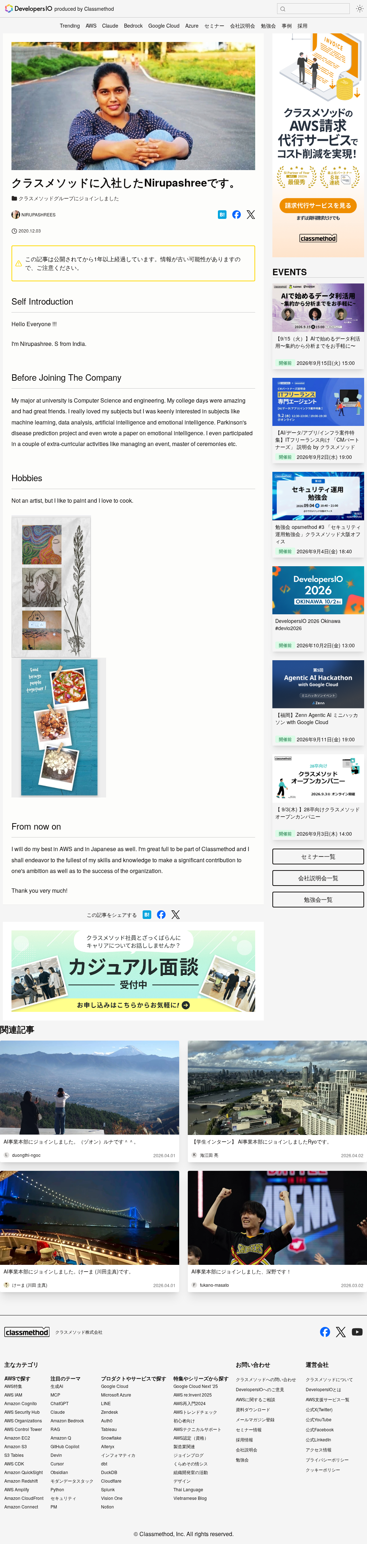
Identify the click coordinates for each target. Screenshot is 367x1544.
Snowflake (111, 1438)
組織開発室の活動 (190, 1472)
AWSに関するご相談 (255, 1399)
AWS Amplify (16, 1489)
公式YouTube (319, 1419)
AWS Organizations (23, 1420)
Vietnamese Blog (190, 1498)
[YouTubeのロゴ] (357, 1332)
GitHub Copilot (65, 1446)
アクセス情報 (319, 1449)
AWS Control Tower (23, 1429)
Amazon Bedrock (67, 1420)
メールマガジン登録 (255, 1419)
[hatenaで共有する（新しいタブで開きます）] (222, 214)
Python (57, 1489)
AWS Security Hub (22, 1412)
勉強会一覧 (318, 899)
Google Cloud (164, 25)
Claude (110, 25)
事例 (287, 25)
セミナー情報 (249, 1429)
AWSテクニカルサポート (197, 1429)
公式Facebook (320, 1429)
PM (54, 1507)
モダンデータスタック (72, 1481)
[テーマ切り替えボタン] (360, 8)
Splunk (108, 1489)
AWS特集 (13, 1386)
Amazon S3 (15, 1446)
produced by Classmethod (84, 8)
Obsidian (59, 1472)
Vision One (112, 1498)
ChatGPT (59, 1403)
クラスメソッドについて (329, 1379)
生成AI (57, 1386)
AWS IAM (13, 1395)
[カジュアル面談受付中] (133, 971)
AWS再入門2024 (189, 1403)
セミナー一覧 (318, 856)
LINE (106, 1403)
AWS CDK (14, 1463)
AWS (91, 25)
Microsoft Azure (116, 1395)
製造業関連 (184, 1446)
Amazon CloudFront (23, 1498)
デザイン (182, 1481)
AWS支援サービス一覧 (327, 1399)
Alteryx (107, 1446)
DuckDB (109, 1472)
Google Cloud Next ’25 (195, 1386)
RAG (55, 1429)
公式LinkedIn (318, 1439)
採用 (302, 25)
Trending (70, 25)
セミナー (214, 25)
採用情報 (244, 1439)
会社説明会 (242, 25)
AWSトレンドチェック (195, 1412)
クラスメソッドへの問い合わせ (266, 1379)
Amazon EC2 (17, 1438)
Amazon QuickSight (23, 1472)
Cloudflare (111, 1481)
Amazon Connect (21, 1507)
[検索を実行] (283, 9)
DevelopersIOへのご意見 (260, 1389)
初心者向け (184, 1420)
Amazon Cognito (20, 1403)
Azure (192, 25)
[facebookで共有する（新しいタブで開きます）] (236, 214)
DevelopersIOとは (323, 1389)
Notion (107, 1507)
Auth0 (107, 1420)
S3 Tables (14, 1455)
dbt (104, 1463)
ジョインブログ (188, 1455)
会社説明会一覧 (318, 878)
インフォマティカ (118, 1455)
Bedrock (133, 25)
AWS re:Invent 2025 (192, 1395)
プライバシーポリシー (327, 1459)
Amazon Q (61, 1438)
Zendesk (109, 1412)
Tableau (109, 1429)
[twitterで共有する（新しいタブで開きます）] (251, 214)
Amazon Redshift (21, 1481)
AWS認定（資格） (191, 1438)
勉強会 (268, 25)
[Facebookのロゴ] (325, 1332)
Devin (56, 1455)
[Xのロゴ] (341, 1332)
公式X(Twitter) (319, 1409)
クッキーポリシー (323, 1469)
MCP (55, 1395)
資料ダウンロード (253, 1409)
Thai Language (188, 1489)
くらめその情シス (190, 1463)
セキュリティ (63, 1498)
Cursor (57, 1463)
